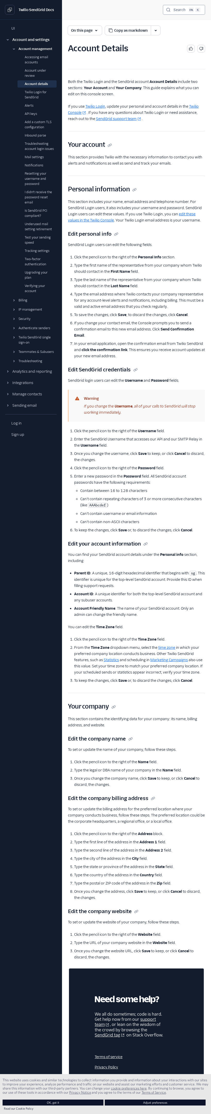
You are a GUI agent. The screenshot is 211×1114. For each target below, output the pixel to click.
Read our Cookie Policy (18, 1108)
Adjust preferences (155, 1102)
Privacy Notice (80, 1092)
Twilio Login (95, 106)
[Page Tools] (155, 30)
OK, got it (53, 1102)
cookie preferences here (129, 1088)
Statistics (111, 660)
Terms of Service (154, 1092)
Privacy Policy (106, 1067)
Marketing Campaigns (169, 660)
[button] (31, 39)
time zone (166, 647)
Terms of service (108, 1057)
